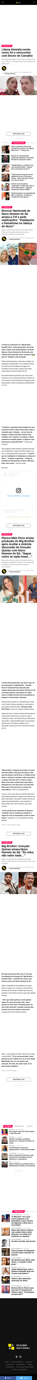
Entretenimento (17, 1362)
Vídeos (29, 1364)
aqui (33, 354)
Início (7, 1362)
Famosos (29, 1362)
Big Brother (20, 1364)
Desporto (10, 1364)
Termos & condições (19, 1369)
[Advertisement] (18, 25)
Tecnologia (10, 1367)
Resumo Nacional (10, 73)
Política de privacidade (24, 1367)
